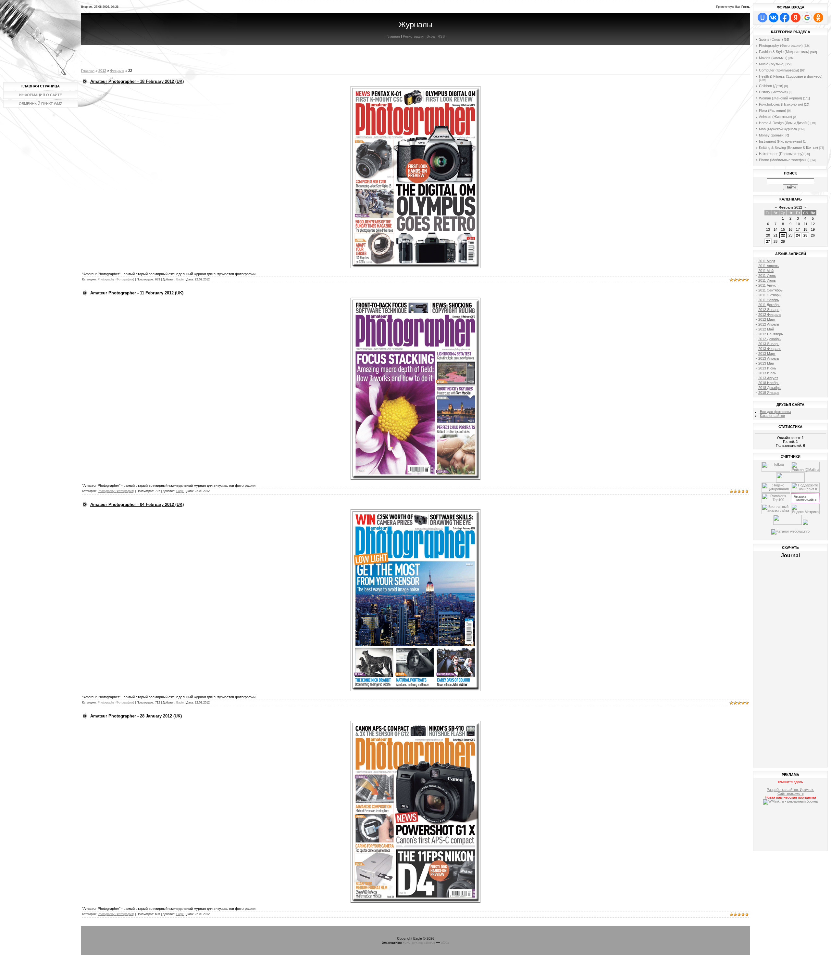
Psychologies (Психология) (781, 104)
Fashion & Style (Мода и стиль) (784, 52)
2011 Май (766, 271)
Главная (393, 36)
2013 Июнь (767, 368)
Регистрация (413, 36)
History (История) (773, 92)
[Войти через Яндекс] (795, 17)
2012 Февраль (769, 314)
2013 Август (768, 378)
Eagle (180, 279)
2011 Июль (767, 280)
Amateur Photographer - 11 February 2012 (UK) (136, 292)
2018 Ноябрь (768, 383)
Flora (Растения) (772, 110)
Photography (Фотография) (116, 279)
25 (805, 235)
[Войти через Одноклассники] (818, 17)
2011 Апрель (768, 266)
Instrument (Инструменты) (780, 141)
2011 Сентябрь (770, 290)
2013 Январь (768, 344)
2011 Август (768, 285)
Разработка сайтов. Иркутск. (790, 790)
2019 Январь (768, 392)
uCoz (445, 942)
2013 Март (766, 353)
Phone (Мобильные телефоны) (784, 160)
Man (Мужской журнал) (778, 129)
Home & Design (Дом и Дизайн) (784, 123)
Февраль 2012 (790, 207)
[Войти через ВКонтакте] (773, 17)
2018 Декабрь (769, 388)
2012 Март (766, 319)
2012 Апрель (768, 324)
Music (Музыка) (772, 64)
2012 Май (766, 329)
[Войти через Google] (807, 17)
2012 (102, 70)
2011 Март (766, 261)
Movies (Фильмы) (773, 58)
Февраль (117, 70)
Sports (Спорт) (771, 39)
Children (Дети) (771, 86)
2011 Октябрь (769, 295)
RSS (441, 36)
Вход (431, 36)
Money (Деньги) (772, 135)
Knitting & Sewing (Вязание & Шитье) (788, 147)
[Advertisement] (790, 828)
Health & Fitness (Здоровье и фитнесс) (791, 76)
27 (768, 241)
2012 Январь (768, 310)
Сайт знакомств (790, 793)
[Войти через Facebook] (784, 17)
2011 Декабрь (769, 305)
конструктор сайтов (419, 942)
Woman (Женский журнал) (780, 98)
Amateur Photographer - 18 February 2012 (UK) (137, 81)
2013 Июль (767, 373)
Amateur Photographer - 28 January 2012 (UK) (136, 716)
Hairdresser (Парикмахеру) (781, 154)
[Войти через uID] (762, 17)
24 (798, 235)
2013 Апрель (768, 358)
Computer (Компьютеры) (779, 70)
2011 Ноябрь (768, 300)
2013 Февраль (769, 349)
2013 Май (766, 363)
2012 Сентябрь (770, 334)
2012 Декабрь (769, 339)
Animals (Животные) (775, 117)
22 (783, 235)
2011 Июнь (767, 275)
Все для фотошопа (775, 412)
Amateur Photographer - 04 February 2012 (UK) (137, 504)
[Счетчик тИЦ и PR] (805, 502)
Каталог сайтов (772, 416)
